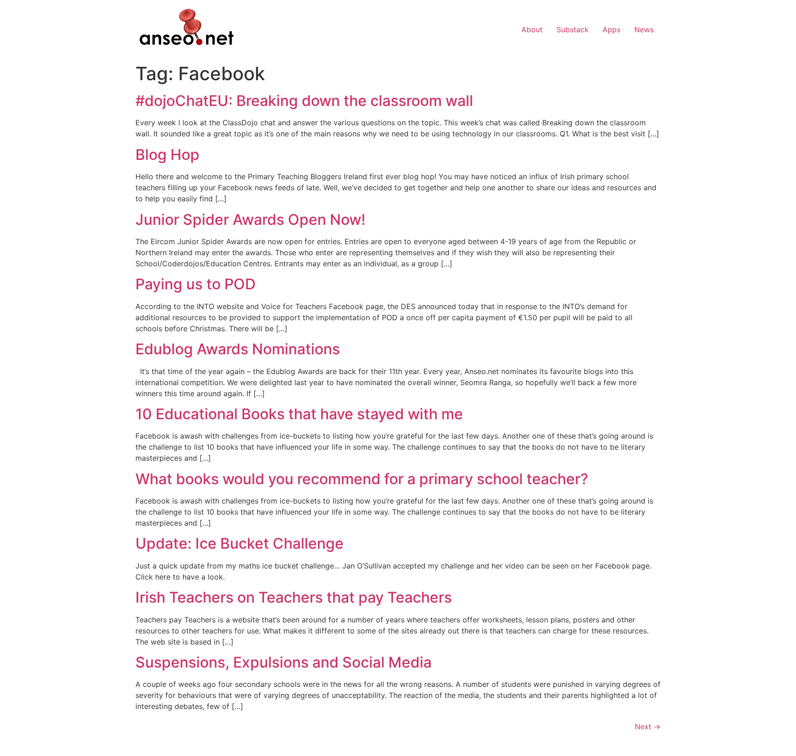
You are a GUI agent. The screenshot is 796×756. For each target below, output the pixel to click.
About (532, 29)
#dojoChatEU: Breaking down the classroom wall (304, 101)
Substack (572, 29)
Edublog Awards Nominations (237, 349)
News (644, 29)
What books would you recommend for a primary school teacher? (361, 479)
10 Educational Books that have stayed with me (299, 414)
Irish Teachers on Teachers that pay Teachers (293, 597)
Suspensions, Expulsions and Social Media (283, 662)
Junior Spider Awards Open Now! (250, 220)
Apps (611, 29)
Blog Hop (167, 155)
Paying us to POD (195, 284)
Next (648, 726)
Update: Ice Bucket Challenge (239, 543)
